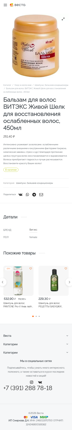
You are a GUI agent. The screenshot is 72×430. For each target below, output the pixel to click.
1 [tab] (33, 316)
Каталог (7, 85)
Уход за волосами (22, 85)
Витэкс (33, 229)
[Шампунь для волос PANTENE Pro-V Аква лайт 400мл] (18, 281)
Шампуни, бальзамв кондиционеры (51, 85)
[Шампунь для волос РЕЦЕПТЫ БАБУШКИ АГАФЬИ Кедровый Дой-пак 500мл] (54, 281)
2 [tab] (36, 316)
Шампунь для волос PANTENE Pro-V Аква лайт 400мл (17, 305)
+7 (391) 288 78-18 (27, 387)
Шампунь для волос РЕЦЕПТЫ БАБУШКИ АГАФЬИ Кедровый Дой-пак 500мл (53, 305)
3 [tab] (39, 316)
